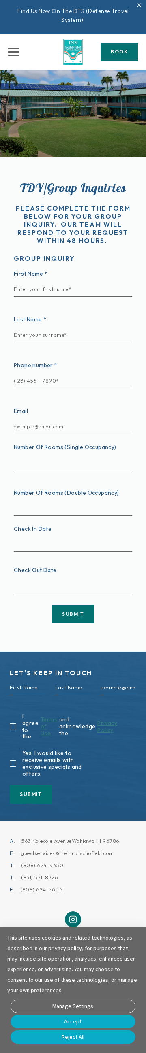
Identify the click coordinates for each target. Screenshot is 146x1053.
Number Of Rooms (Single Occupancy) (65, 447)
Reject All (73, 1036)
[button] (139, 7)
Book (119, 52)
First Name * (30, 273)
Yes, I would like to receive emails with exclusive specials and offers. (52, 763)
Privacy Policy (107, 727)
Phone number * (36, 365)
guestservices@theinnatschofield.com (67, 853)
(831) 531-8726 (39, 877)
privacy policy (65, 948)
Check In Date (33, 528)
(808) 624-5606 (41, 889)
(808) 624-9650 (42, 865)
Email (21, 411)
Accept (73, 1021)
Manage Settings (72, 1006)
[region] (13, 52)
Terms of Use (49, 726)
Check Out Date (35, 570)
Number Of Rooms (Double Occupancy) (66, 492)
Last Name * (30, 319)
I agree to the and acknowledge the (69, 726)
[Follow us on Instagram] (73, 919)
